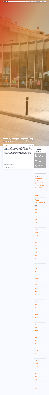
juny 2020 (36, 239)
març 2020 (36, 242)
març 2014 (36, 343)
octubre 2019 (36, 249)
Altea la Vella (36, 388)
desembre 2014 (36, 330)
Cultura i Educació (5, 145)
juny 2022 (36, 206)
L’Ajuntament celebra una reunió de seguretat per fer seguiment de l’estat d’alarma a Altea (40, 192)
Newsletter (39, 1)
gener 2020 (36, 245)
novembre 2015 (36, 314)
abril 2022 (36, 209)
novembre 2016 (36, 297)
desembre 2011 (36, 380)
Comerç (35, 391)
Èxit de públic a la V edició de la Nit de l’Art (39, 187)
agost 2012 (36, 369)
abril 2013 (36, 357)
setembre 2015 (36, 317)
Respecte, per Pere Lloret (41, 196)
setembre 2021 (36, 219)
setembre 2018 (36, 265)
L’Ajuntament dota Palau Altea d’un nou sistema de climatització (40, 180)
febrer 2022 (36, 212)
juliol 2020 (36, 238)
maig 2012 (36, 373)
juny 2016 (36, 304)
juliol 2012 (36, 370)
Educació (9, 164)
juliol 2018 (36, 268)
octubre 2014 (36, 333)
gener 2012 (36, 379)
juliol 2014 (36, 337)
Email (35, 170)
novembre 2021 (36, 216)
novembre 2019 (36, 248)
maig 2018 (36, 271)
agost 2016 (36, 301)
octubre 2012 (36, 366)
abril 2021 (36, 226)
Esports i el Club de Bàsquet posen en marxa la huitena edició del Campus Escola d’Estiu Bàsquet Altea (40, 183)
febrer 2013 (36, 360)
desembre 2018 (36, 261)
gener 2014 (36, 346)
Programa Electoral (35, 1)
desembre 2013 (36, 347)
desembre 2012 (36, 363)
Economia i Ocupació (37, 394)
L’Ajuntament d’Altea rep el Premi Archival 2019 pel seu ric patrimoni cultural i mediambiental (40, 195)
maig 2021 (36, 225)
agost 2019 (36, 252)
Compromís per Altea (37, 198)
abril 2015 (36, 324)
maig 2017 (36, 288)
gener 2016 (36, 311)
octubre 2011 (36, 383)
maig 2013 (36, 356)
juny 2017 (36, 287)
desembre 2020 (36, 232)
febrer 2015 (36, 327)
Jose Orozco (12, 164)
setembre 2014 (36, 334)
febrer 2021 (36, 229)
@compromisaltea (38, 149)
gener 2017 (36, 294)
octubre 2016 (36, 298)
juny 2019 (36, 255)
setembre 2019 (36, 251)
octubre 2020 (36, 235)
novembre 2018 (36, 262)
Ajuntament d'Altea (6, 164)
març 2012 (36, 376)
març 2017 (36, 291)
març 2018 (36, 274)
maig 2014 (36, 340)
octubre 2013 (36, 350)
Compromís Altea (38, 147)
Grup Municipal (29, 1)
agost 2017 (36, 284)
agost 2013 (36, 353)
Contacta (43, 1)
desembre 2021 (36, 215)
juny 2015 (36, 321)
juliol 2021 (36, 222)
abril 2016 (36, 307)
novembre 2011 (36, 382)
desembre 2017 (36, 278)
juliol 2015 (36, 320)
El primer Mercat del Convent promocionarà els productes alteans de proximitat (40, 178)
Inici (26, 1)
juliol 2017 (36, 285)
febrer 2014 (36, 344)
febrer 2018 (36, 275)
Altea (9, 1)
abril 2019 (36, 258)
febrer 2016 (36, 310)
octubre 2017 (36, 281)
